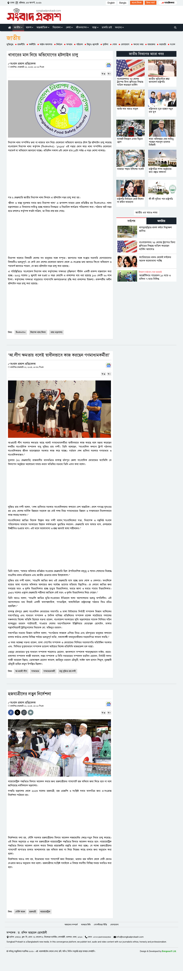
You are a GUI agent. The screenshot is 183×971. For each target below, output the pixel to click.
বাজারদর (151, 44)
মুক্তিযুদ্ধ (10, 44)
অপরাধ (69, 44)
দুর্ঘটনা (105, 44)
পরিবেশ (79, 44)
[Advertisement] (60, 174)
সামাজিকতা (169, 2)
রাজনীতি (21, 44)
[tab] (131, 221)
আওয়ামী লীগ (21, 671)
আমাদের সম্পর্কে (71, 924)
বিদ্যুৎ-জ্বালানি (93, 44)
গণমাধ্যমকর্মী (49, 671)
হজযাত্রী (32, 911)
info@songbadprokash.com (130, 937)
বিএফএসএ (21, 332)
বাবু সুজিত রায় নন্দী (67, 671)
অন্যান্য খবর (138, 44)
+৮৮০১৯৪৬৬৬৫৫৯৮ (102, 937)
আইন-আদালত (46, 44)
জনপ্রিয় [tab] (161, 221)
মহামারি (162, 44)
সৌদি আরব (20, 911)
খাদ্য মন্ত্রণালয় (56, 332)
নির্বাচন (59, 44)
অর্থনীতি (32, 44)
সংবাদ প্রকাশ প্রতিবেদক (23, 63)
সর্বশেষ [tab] (131, 221)
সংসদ (172, 44)
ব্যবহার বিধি (85, 924)
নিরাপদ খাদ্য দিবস (38, 332)
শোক (114, 44)
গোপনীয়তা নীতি (100, 924)
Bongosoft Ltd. (169, 951)
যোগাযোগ (125, 44)
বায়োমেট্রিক (45, 911)
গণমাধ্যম (35, 671)
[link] (136, 3)
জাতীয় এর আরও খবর (146, 212)
